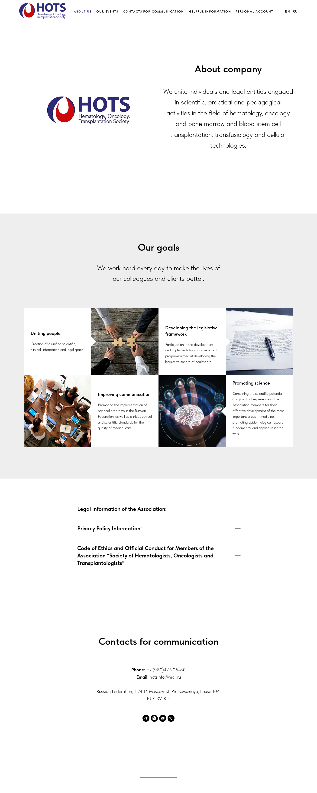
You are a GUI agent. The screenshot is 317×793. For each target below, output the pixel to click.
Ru (295, 11)
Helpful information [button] (210, 11)
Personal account (254, 11)
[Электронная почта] (162, 718)
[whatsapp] (154, 718)
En (287, 11)
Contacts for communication (153, 11)
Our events (107, 11)
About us (83, 11)
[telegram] (145, 718)
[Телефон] (171, 718)
